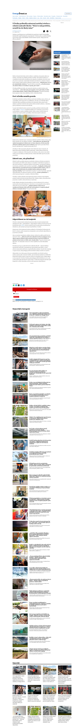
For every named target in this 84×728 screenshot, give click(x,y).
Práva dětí (33, 299)
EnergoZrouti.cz (16, 20)
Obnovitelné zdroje (47, 16)
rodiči (22, 225)
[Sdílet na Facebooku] (47, 31)
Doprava (34, 16)
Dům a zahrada (29, 16)
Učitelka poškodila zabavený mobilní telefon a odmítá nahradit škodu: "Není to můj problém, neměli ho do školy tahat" (49, 20)
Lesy (38, 18)
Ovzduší (44, 18)
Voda (41, 18)
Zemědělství (52, 18)
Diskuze (16, 294)
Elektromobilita (40, 16)
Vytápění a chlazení (33, 18)
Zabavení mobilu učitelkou (26, 299)
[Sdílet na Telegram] (21, 285)
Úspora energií (58, 18)
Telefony (22, 110)
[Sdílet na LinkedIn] (24, 285)
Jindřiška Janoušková (17, 31)
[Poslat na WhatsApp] (44, 31)
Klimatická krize (59, 16)
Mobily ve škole (18, 299)
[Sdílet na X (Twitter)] (50, 31)
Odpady (19, 18)
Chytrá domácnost (22, 16)
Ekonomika (65, 16)
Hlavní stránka (15, 16)
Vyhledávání (68, 13)
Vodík (48, 18)
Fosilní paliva (15, 18)
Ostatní (23, 18)
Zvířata (27, 18)
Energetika (53, 16)
